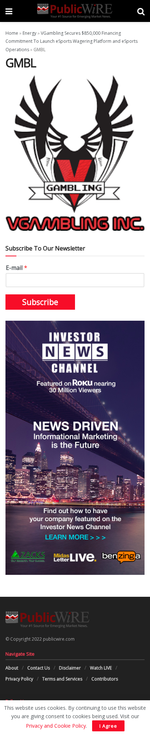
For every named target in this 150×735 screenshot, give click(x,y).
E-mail (16, 268)
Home (11, 33)
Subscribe (40, 302)
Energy (29, 33)
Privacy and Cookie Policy (56, 725)
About (11, 668)
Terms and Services (62, 679)
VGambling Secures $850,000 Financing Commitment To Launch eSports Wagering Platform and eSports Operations (71, 41)
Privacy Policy (19, 679)
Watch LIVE (101, 668)
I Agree (108, 726)
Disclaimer (70, 668)
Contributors (104, 679)
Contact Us (38, 668)
